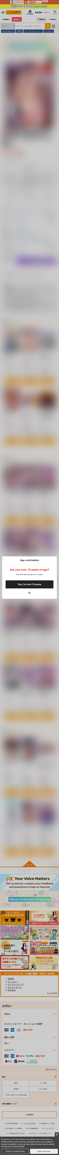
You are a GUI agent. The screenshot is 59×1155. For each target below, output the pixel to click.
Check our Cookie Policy (15, 1151)
